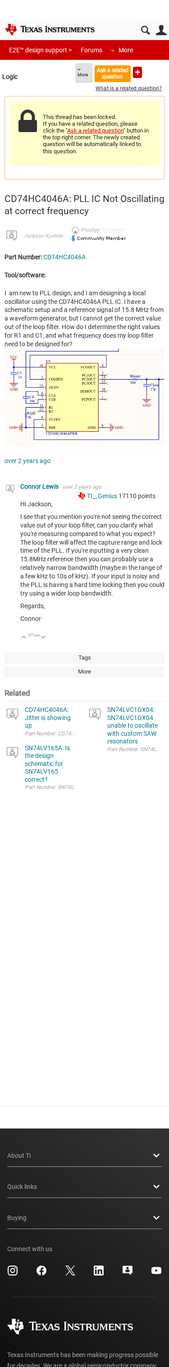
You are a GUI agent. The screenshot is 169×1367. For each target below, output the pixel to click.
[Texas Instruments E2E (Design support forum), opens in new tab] (127, 1273)
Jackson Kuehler (43, 236)
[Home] (50, 29)
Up (24, 638)
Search (145, 30)
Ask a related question (112, 73)
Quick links (22, 1186)
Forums (91, 50)
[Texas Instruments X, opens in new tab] (70, 1273)
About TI (19, 1155)
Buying (17, 1217)
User (161, 30)
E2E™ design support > (40, 50)
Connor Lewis (40, 486)
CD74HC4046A (64, 257)
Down (43, 638)
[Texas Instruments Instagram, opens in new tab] (12, 1273)
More (126, 50)
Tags (84, 657)
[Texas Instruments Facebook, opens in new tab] (41, 1273)
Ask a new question (137, 72)
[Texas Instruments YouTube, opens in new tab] (156, 1273)
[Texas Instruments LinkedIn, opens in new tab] (98, 1273)
